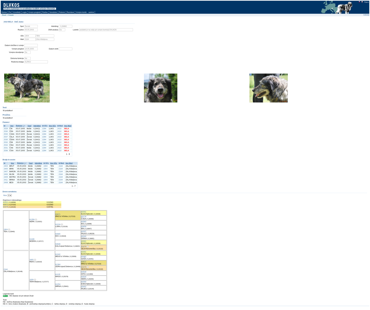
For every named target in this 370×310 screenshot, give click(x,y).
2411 (6, 180)
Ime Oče (52, 126)
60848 (57, 244)
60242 (83, 236)
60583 (83, 222)
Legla (24, 12)
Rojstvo (19, 126)
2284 (44, 129)
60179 (83, 217)
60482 (83, 257)
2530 (6, 131)
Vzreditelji (17, 12)
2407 (6, 172)
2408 (6, 183)
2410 (59, 129)
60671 (5, 205)
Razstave (70, 12)
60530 (83, 277)
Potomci (62, 12)
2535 (6, 140)
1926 (31, 280)
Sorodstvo (53, 12)
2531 (6, 148)
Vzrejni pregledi (34, 12)
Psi (10, 12)
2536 (6, 151)
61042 (57, 254)
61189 (31, 239)
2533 (6, 134)
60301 (5, 202)
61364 (57, 264)
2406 (6, 174)
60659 (83, 227)
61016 (57, 224)
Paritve (45, 12)
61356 (32, 220)
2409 (6, 177)
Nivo (5, 195)
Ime (11, 126)
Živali (4, 15)
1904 (46, 166)
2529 (6, 129)
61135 (57, 274)
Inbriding (37, 126)
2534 (6, 145)
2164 (61, 166)
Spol (29, 126)
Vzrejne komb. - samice (85, 12)
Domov (4, 12)
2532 (6, 142)
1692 (31, 260)
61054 (57, 284)
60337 (83, 232)
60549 (83, 272)
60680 (57, 234)
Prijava (366, 2)
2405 (6, 169)
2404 (6, 166)
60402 (83, 287)
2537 (6, 137)
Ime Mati (67, 126)
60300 (83, 282)
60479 (5, 207)
